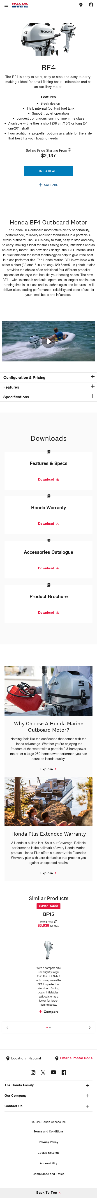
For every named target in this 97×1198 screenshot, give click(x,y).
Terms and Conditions (49, 1131)
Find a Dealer (48, 171)
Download (46, 479)
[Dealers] (81, 5)
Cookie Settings (49, 1153)
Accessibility (48, 1163)
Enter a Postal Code (76, 1058)
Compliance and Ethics (49, 1174)
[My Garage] (91, 5)
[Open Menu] (6, 5)
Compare (51, 185)
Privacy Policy (48, 1142)
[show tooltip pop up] (69, 149)
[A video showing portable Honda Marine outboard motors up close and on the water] (48, 341)
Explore (46, 769)
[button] (48, 377)
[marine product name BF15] (48, 950)
